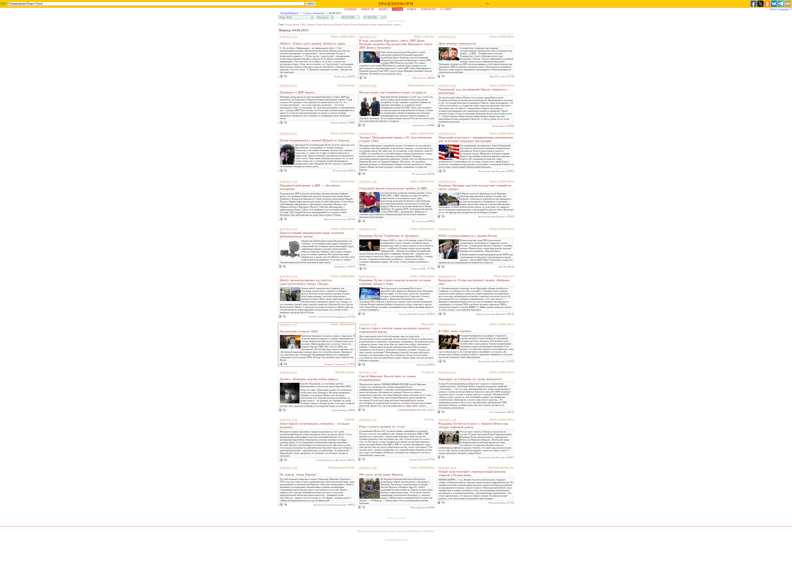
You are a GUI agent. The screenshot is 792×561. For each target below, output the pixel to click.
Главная (350, 9)
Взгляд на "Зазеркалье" (336, 364)
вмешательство (385, 24)
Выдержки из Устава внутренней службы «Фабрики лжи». (473, 282)
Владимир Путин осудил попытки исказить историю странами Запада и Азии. (395, 282)
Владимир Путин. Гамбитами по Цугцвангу (389, 235)
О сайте (446, 9)
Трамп (346, 24)
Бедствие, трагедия (345, 372)
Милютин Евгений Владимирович (330, 505)
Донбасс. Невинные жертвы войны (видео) (309, 379)
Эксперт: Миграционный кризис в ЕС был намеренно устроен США (395, 139)
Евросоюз (328, 24)
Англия (338, 24)
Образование (427, 324)
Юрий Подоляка (498, 76)
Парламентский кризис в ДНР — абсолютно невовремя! (310, 187)
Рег (488, 3)
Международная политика (421, 85)
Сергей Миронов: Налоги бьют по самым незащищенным (387, 378)
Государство (428, 372)
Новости (367, 9)
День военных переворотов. (457, 43)
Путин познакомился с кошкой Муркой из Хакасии (314, 140)
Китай (296, 24)
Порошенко (363, 24)
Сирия (319, 24)
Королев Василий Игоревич (492, 171)
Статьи (397, 9)
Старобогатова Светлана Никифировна (327, 316)
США (302, 24)
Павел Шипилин (418, 507)
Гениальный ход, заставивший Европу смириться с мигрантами (473, 91)
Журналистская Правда (335, 219)
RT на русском (340, 170)
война (373, 24)
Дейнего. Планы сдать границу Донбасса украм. (313, 43)
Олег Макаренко (498, 412)
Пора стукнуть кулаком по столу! (382, 426)
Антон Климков (339, 410)
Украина (311, 24)
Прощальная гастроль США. (299, 331)
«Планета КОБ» (418, 268)
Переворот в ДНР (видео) (297, 92)
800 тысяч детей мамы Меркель (381, 474)
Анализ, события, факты (343, 36)
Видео (383, 9)
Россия (288, 24)
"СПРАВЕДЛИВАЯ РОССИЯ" (411, 410)
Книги (411, 9)
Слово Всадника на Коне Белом (331, 460)
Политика (350, 419)
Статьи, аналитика (314, 13)
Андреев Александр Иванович (491, 314)
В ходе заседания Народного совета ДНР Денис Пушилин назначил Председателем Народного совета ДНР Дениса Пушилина (396, 44)
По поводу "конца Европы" (298, 474)
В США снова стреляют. (455, 331)
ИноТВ (502, 267)
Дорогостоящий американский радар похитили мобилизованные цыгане (312, 234)
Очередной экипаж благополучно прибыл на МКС (393, 188)
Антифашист (340, 266)
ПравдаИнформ (289, 13)
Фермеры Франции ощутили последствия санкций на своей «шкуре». (474, 187)
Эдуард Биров (499, 126)
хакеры (397, 24)
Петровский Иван (497, 502)
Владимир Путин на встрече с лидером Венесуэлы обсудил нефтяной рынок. (473, 425)
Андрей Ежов (419, 125)
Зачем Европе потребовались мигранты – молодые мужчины (314, 425)
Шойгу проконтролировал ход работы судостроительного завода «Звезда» (306, 282)
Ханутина (421, 364)
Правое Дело (340, 76)
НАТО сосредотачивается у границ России (467, 235)
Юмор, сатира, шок (424, 36)
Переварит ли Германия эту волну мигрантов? (470, 379)
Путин (353, 24)
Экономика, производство (501, 467)
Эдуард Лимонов (417, 459)
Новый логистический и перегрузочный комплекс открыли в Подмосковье (472, 473)
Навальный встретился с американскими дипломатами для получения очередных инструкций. (475, 139)
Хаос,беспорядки (346, 85)
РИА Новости (419, 78)
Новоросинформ (338, 122)
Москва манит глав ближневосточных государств (392, 92)
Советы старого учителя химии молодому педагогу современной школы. (394, 330)
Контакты (428, 9)
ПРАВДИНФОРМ (396, 3)
